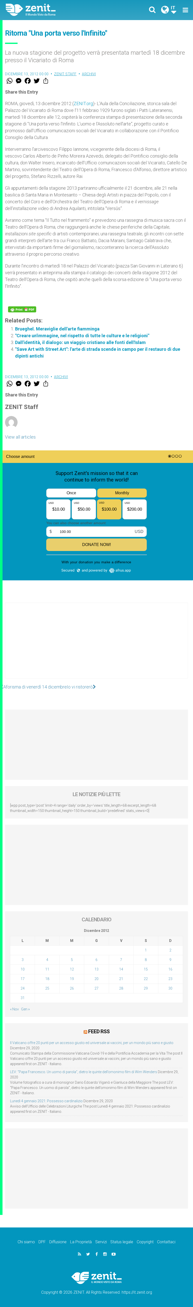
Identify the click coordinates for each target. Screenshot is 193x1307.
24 (23, 988)
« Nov (14, 1009)
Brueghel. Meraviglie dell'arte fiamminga (57, 328)
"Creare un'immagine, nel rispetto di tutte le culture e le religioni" (82, 335)
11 (47, 969)
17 (23, 979)
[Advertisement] (96, 645)
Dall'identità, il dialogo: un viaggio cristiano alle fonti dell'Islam (80, 342)
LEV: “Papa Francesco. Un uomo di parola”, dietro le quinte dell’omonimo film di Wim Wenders (83, 1072)
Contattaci (166, 1242)
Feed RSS (99, 1031)
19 (72, 979)
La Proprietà (81, 1242)
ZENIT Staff (65, 74)
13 (96, 969)
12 (72, 969)
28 (121, 988)
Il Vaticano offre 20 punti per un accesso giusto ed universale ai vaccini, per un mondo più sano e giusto (91, 1043)
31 (23, 998)
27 (96, 988)
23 (170, 979)
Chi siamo (26, 1242)
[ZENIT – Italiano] (54, 10)
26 (72, 988)
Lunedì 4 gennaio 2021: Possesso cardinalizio (46, 1101)
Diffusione (58, 1242)
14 (121, 969)
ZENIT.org (83, 103)
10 (23, 969)
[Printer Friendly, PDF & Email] (22, 309)
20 (96, 979)
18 (47, 979)
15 (146, 969)
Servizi (101, 1242)
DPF (42, 1242)
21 (121, 979)
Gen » (25, 1009)
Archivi (89, 74)
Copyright (145, 1242)
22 (146, 979)
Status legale (121, 1242)
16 (170, 969)
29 (146, 988)
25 (47, 988)
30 (170, 988)
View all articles (20, 437)
